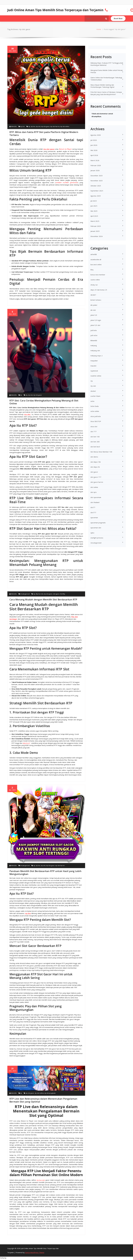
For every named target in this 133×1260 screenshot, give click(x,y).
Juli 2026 (94, 140)
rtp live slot (40, 1180)
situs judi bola (96, 416)
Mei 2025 (94, 211)
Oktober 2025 (96, 186)
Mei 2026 (94, 150)
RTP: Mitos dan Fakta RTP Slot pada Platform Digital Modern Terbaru (43, 133)
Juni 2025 (94, 206)
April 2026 (94, 155)
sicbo (92, 401)
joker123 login (96, 320)
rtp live (33, 126)
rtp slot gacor (45, 126)
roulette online (96, 376)
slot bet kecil (95, 447)
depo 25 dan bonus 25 (99, 290)
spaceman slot (96, 528)
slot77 (93, 507)
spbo (92, 533)
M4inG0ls (13, 126)
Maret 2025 (95, 221)
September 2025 (97, 191)
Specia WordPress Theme (34, 1252)
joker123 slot (95, 325)
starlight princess (97, 538)
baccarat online (96, 264)
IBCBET (93, 295)
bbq (92, 270)
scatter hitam (95, 396)
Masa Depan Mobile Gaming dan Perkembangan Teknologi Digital (102, 86)
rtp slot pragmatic (50, 1093)
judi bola (94, 330)
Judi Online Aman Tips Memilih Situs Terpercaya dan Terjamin (55, 10)
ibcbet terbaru (96, 300)
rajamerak (94, 371)
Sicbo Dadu (95, 406)
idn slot (93, 310)
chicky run (94, 285)
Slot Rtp (62, 594)
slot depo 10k (96, 462)
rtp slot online (64, 126)
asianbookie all (96, 259)
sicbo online (95, 411)
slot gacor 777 (96, 477)
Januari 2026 (95, 170)
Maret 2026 (95, 160)
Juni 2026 (94, 145)
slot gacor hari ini (97, 482)
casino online (95, 280)
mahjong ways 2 (96, 356)
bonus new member (98, 275)
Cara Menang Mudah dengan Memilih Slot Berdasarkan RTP (43, 599)
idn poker (94, 305)
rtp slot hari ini (55, 126)
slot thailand (95, 502)
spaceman (94, 517)
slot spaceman (96, 497)
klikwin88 (94, 340)
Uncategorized (25, 594)
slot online (94, 487)
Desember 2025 (97, 176)
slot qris (94, 492)
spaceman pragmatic (98, 523)
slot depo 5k (95, 467)
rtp (29, 126)
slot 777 (94, 431)
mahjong (94, 345)
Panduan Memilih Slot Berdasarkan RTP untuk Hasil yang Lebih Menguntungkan (45, 872)
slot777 (93, 512)
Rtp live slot (39, 594)
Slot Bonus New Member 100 (101, 452)
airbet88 (94, 254)
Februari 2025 (96, 226)
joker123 (94, 315)
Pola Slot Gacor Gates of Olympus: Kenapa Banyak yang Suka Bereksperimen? (106, 93)
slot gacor (56, 594)
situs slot (94, 426)
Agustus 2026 (96, 135)
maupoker (94, 361)
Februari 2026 (96, 165)
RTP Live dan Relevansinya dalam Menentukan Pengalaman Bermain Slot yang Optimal (43, 1100)
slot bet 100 (95, 437)
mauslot (93, 366)
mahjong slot (95, 350)
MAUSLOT (26, 743)
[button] (106, 18)
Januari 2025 (95, 231)
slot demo (94, 457)
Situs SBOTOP (96, 421)
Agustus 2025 (96, 196)
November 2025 (97, 181)
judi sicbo (94, 335)
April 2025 (94, 216)
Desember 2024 (97, 236)
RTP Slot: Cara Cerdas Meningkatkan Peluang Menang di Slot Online (43, 402)
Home (98, 29)
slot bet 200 (95, 442)
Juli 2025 (94, 201)
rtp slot (22, 126)
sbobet (93, 391)
